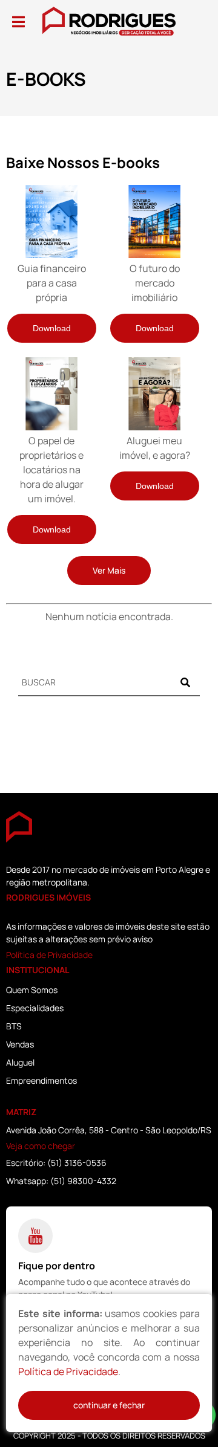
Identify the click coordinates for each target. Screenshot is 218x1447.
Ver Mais (109, 570)
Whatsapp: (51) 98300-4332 (61, 1180)
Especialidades (35, 1008)
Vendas (20, 1044)
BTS (14, 1026)
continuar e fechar (109, 1405)
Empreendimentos (41, 1080)
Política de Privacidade (49, 954)
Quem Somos (32, 989)
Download (52, 328)
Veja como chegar (40, 1145)
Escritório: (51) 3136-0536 (56, 1162)
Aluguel (20, 1062)
